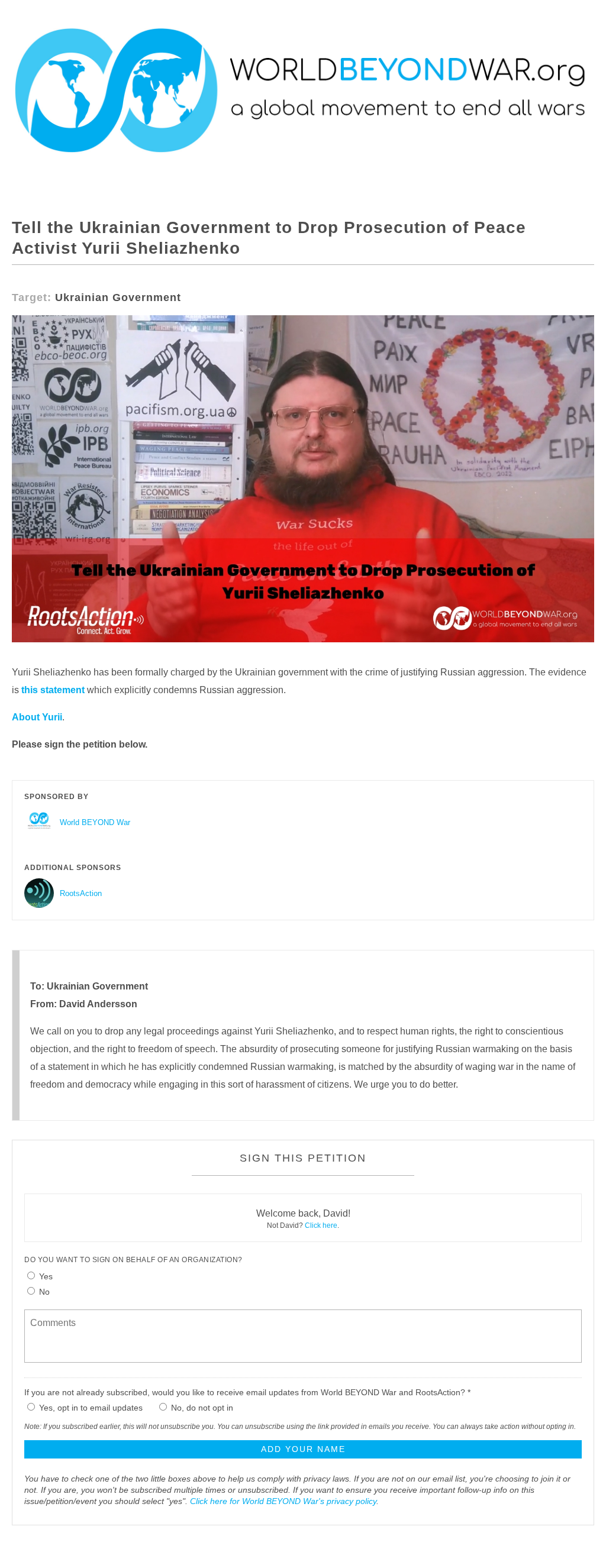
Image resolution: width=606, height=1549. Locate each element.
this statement (53, 690)
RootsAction (81, 893)
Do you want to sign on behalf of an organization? (133, 1260)
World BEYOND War (95, 822)
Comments (51, 1315)
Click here (321, 1225)
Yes (46, 1276)
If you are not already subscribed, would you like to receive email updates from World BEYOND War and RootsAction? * (247, 1392)
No (44, 1291)
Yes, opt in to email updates (91, 1407)
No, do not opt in (202, 1407)
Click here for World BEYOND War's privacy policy (283, 1501)
